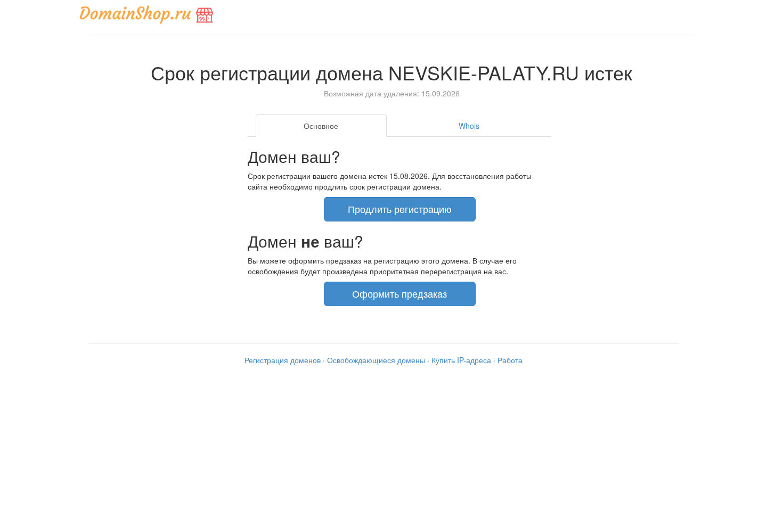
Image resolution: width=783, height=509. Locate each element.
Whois (469, 125)
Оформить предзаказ (399, 293)
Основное (321, 125)
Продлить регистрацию (400, 209)
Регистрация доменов (282, 360)
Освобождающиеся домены (376, 360)
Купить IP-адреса (461, 360)
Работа (510, 360)
